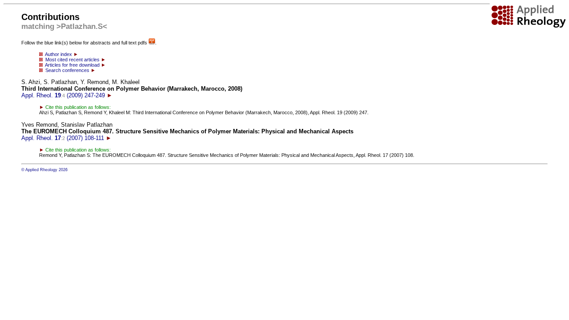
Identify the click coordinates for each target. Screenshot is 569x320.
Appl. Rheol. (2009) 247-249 (131, 89)
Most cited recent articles (74, 59)
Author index (60, 54)
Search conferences (69, 70)
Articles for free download (74, 65)
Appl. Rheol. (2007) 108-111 (187, 131)
